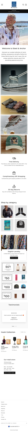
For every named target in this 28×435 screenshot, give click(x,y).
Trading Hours (4, 404)
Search (2, 402)
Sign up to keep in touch (8, 423)
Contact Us (3, 419)
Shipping (3, 408)
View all (23, 332)
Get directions (9, 372)
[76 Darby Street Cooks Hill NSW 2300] (14, 376)
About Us (3, 406)
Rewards (3, 412)
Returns (3, 410)
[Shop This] (14, 79)
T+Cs (2, 415)
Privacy (2, 417)
